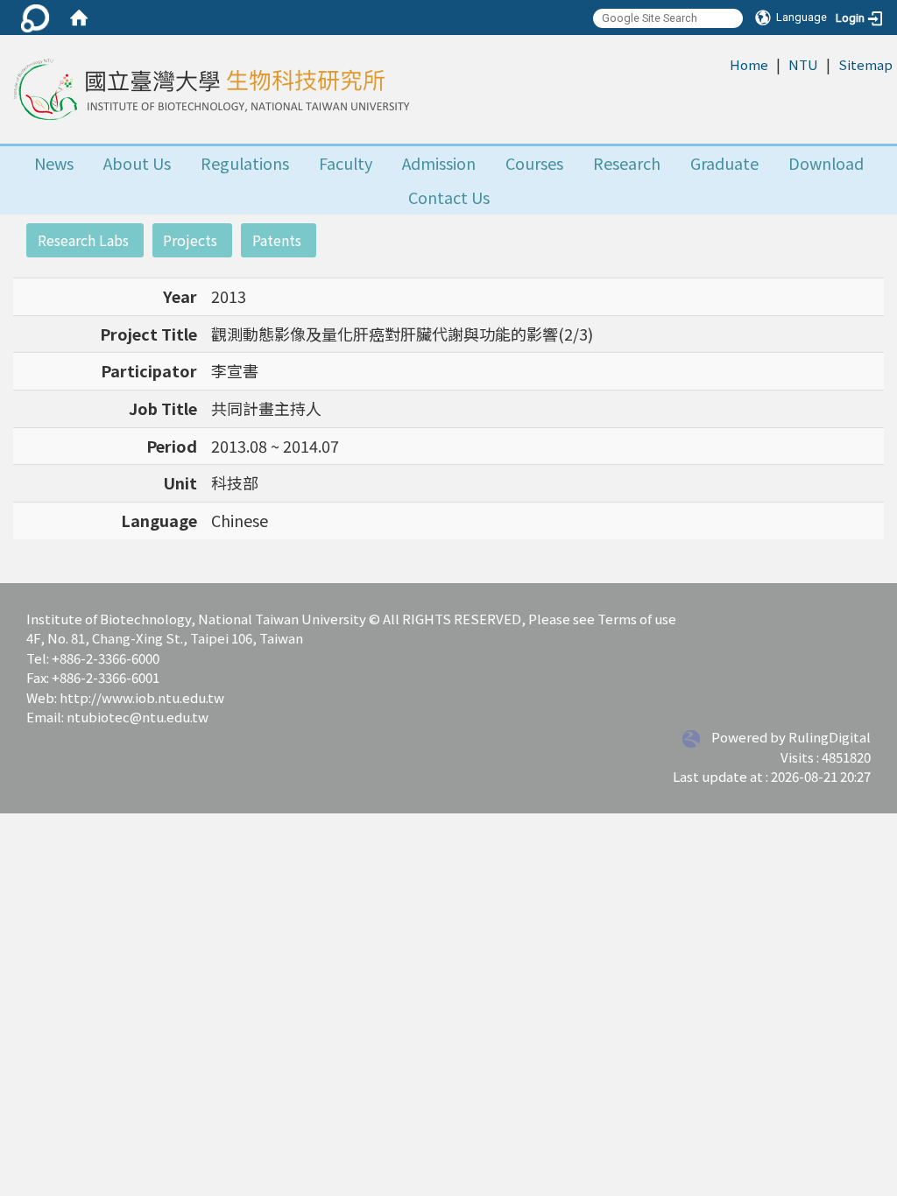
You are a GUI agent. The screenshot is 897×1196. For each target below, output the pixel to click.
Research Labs (83, 239)
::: (720, 63)
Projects (190, 239)
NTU (803, 64)
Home (749, 64)
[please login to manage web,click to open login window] (35, 17)
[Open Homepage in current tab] (79, 17)
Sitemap (865, 64)
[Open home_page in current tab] (209, 89)
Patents (276, 239)
